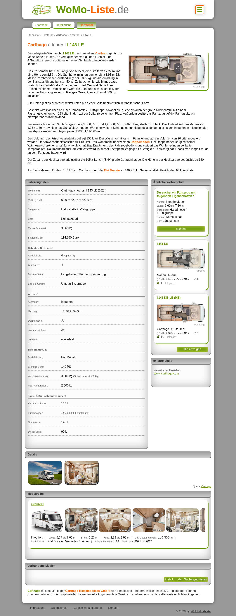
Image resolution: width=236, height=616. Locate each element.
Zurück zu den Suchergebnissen (186, 579)
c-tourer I (75, 35)
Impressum (37, 607)
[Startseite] (44, 9)
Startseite (33, 35)
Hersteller (47, 35)
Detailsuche (64, 25)
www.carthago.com (166, 373)
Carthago (61, 35)
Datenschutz (59, 607)
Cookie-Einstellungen (88, 607)
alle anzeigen (192, 349)
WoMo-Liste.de (201, 611)
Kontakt (113, 607)
